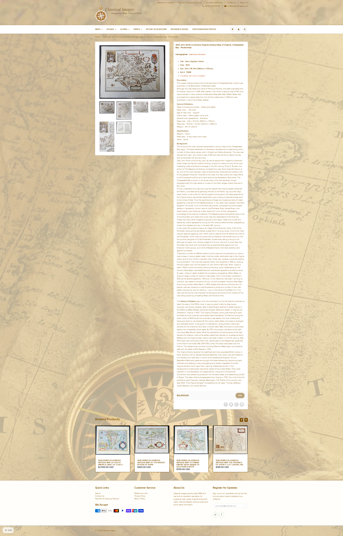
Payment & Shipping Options (190, 3)
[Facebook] (221, 514)
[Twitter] (215, 514)
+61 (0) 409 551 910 (212, 6)
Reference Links (141, 493)
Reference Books (179, 29)
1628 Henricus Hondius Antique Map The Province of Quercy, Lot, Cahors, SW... (190, 463)
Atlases (110, 29)
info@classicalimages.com (237, 6)
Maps (97, 29)
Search (98, 493)
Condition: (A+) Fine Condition (192, 76)
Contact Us (231, 3)
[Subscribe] (244, 506)
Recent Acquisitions (156, 29)
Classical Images (108, 530)
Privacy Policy (140, 496)
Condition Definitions (214, 3)
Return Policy (139, 499)
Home (97, 37)
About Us (244, 3)
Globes (123, 29)
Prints (136, 29)
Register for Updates (165, 3)
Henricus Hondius (197, 54)
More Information (186, 505)
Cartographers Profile (204, 29)
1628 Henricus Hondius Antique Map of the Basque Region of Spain (112, 463)
